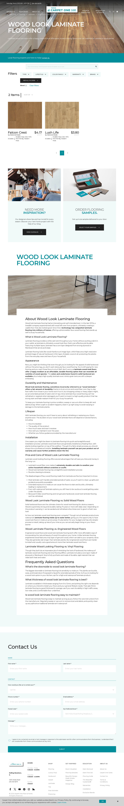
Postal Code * (12, 709)
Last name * (67, 663)
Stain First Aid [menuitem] (88, 773)
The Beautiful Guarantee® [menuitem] (87, 781)
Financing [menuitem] (51, 794)
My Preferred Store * (70, 709)
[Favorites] (113, 12)
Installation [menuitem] (87, 789)
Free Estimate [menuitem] (53, 790)
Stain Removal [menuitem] (88, 769)
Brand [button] (93, 74)
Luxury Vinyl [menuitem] (52, 773)
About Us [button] (36, 12)
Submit (62, 749)
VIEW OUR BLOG (32, 232)
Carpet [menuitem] (50, 780)
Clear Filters (34, 85)
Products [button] (11, 12)
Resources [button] (23, 12)
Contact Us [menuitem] (104, 776)
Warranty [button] (76, 74)
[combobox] (60, 66)
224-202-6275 (36, 3)
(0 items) (117, 11)
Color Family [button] (57, 74)
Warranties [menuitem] (86, 785)
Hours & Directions (85, 11)
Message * (11, 721)
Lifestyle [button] (39, 74)
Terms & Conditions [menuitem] (104, 781)
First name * (12, 663)
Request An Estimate (100, 11)
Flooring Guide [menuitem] (88, 776)
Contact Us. (46, 58)
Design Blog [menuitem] (69, 784)
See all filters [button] (29, 80)
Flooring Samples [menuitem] (71, 773)
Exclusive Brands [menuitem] (89, 792)
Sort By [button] (27, 95)
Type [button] (24, 74)
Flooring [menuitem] (51, 769)
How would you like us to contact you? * (21, 685)
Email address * (68, 697)
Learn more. (61, 802)
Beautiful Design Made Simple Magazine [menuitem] (71, 778)
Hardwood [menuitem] (52, 776)
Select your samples (87, 227)
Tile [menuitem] (49, 787)
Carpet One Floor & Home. (23, 793)
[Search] (96, 66)
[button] (110, 12)
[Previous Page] (56, 153)
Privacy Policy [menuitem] (105, 785)
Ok (103, 801)
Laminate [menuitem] (51, 783)
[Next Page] (67, 153)
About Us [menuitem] (103, 769)
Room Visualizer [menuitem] (71, 769)
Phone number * (13, 697)
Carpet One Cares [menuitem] (106, 773)
